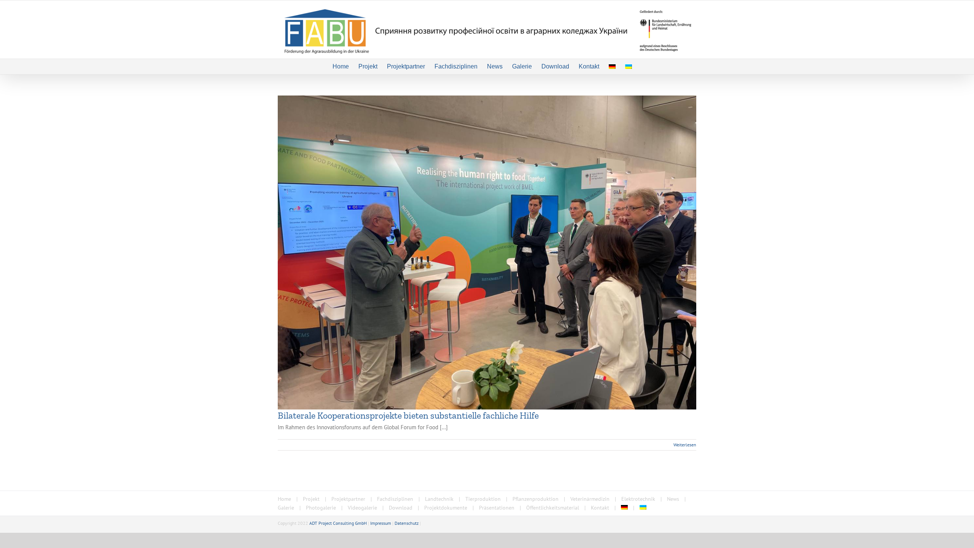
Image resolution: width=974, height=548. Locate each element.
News (673, 498)
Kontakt (600, 507)
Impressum (380, 523)
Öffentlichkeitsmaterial (552, 507)
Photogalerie (321, 507)
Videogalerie (362, 507)
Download (400, 507)
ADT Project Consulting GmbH (338, 523)
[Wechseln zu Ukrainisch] (628, 66)
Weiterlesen (684, 445)
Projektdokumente (445, 507)
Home (284, 498)
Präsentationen (496, 507)
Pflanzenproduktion (535, 498)
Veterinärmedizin (590, 498)
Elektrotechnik (638, 498)
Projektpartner (348, 498)
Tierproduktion (483, 498)
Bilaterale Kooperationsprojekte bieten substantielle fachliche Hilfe (408, 415)
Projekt (311, 498)
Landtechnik (439, 498)
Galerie (286, 507)
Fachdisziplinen (395, 498)
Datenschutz (407, 523)
